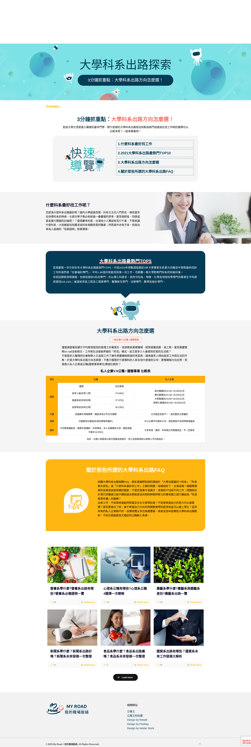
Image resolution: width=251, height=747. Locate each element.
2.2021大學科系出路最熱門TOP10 (144, 153)
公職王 (131, 711)
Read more (89, 602)
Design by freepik (137, 719)
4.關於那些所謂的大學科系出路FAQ (145, 171)
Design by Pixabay (138, 724)
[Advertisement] (125, 21)
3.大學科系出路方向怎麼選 (138, 162)
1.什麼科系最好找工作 (135, 144)
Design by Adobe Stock (140, 728)
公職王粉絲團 (135, 715)
